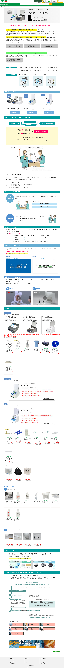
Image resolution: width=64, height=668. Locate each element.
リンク (26, 661)
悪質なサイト (12, 662)
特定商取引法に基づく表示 (29, 659)
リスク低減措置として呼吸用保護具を (14, 60)
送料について (27, 658)
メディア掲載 (42, 662)
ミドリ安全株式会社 (43, 658)
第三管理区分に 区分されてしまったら (14, 46)
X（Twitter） (27, 662)
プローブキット (37, 554)
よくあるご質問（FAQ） (13, 659)
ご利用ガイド (12, 658)
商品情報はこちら (15, 112)
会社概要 (41, 659)
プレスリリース (42, 663)
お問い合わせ (12, 661)
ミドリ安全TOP (4, 6)
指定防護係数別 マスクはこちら (31, 46)
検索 (50, 4)
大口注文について (12, 663)
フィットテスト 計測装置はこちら (49, 46)
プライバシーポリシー (43, 661)
